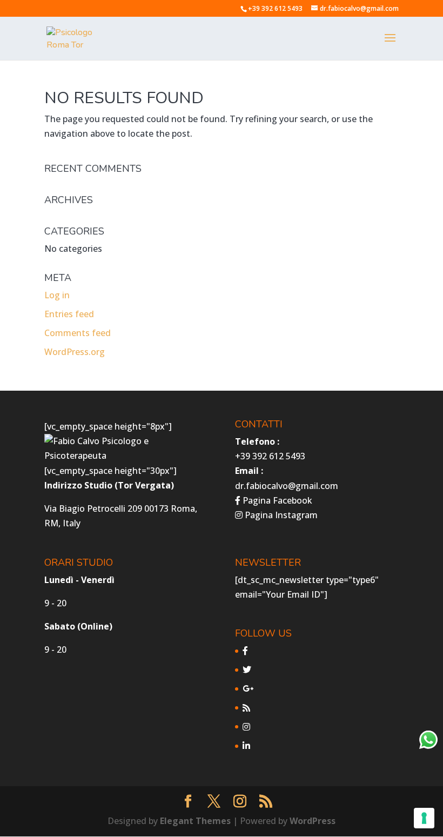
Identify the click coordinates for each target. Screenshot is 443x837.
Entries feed (69, 314)
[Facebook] (245, 650)
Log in (57, 295)
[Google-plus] (248, 688)
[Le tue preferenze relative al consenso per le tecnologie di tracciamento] (424, 818)
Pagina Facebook (276, 500)
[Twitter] (247, 669)
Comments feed (77, 333)
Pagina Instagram (280, 515)
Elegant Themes (195, 821)
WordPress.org (74, 352)
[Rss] (246, 708)
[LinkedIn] (246, 745)
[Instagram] (246, 726)
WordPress (312, 821)
